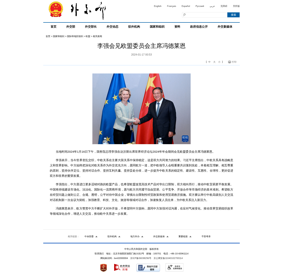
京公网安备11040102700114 (168, 258)
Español (186, 6)
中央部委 (89, 236)
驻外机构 (134, 26)
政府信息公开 (199, 26)
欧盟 (88, 36)
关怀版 (236, 6)
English (157, 6)
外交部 (70, 26)
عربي (212, 6)
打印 (234, 62)
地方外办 (135, 236)
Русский (200, 6)
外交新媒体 (225, 26)
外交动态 (112, 26)
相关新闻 (97, 36)
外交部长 (91, 26)
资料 (177, 26)
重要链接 (183, 236)
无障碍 (223, 6)
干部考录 (206, 236)
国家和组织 (157, 26)
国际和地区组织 (75, 36)
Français (171, 6)
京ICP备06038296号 (140, 258)
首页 (54, 26)
